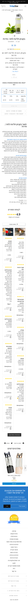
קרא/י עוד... (15, 71)
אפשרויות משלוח (14, 539)
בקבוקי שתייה (15, 10)
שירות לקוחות (13, 534)
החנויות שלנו (14, 536)
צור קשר (14, 571)
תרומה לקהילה (14, 550)
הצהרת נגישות (14, 552)
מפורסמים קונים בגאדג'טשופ (13, 542)
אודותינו (14, 531)
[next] (25, 468)
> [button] (14, 434)
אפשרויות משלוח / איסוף (14, 111)
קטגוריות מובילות (13, 576)
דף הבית (21, 10)
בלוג (14, 568)
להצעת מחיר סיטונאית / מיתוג (14, 113)
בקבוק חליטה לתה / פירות (9, 250)
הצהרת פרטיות (14, 558)
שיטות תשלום (14, 595)
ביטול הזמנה (14, 547)
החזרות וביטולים (14, 544)
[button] (11, 260)
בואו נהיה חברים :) (13, 590)
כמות (14, 74)
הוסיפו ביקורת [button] (12, 224)
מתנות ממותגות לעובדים (14, 566)
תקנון (14, 563)
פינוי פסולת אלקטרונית (14, 560)
